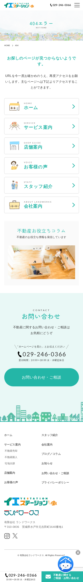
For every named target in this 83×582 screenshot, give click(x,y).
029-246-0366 (22, 575)
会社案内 (47, 444)
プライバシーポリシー (55, 482)
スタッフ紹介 (50, 435)
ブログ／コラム (51, 453)
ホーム (8, 435)
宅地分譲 (10, 463)
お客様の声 (11, 482)
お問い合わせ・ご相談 (41, 377)
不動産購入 (11, 457)
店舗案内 (9, 472)
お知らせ (47, 463)
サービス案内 (12, 444)
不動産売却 (11, 450)
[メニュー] (77, 5)
